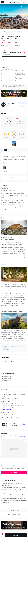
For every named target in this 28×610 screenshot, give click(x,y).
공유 (22, 6)
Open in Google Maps (6, 409)
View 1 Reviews (14, 178)
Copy (19, 514)
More (4, 162)
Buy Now (15, 535)
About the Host (22, 103)
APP (22, 2)
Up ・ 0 (7, 171)
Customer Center (15, 510)
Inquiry (22, 106)
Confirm (15, 472)
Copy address (23, 436)
